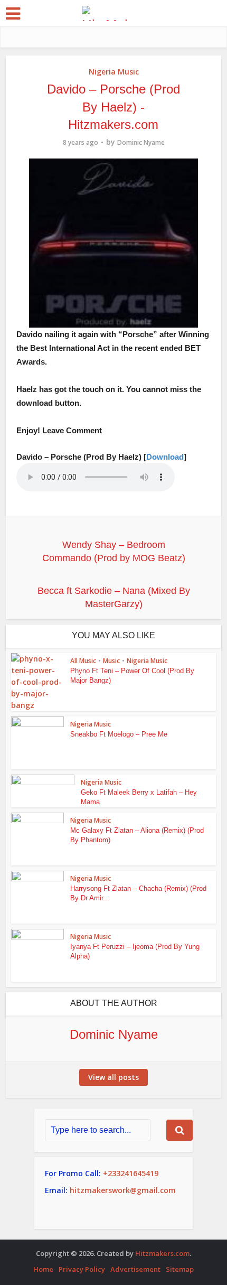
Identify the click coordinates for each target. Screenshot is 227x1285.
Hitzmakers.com (162, 1253)
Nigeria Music (114, 72)
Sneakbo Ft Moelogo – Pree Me (118, 734)
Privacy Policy (82, 1269)
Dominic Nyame (141, 142)
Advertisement (135, 1269)
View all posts (113, 1077)
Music (111, 660)
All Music (83, 660)
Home (43, 1269)
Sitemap (180, 1269)
